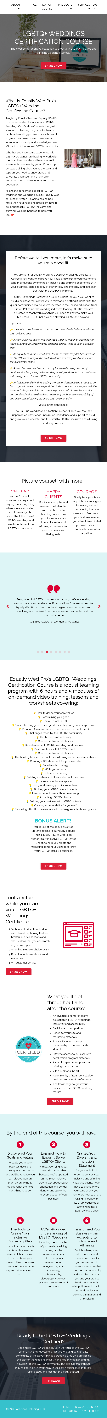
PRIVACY (79, 1406)
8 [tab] (69, 652)
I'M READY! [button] (53, 1380)
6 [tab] (60, 652)
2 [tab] (42, 652)
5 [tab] (55, 652)
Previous (7, 606)
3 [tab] (46, 652)
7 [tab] (64, 652)
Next (99, 606)
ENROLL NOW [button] (53, 65)
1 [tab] (38, 652)
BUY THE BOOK (90, 1411)
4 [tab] (51, 652)
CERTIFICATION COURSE (42, 6)
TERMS (65, 1406)
